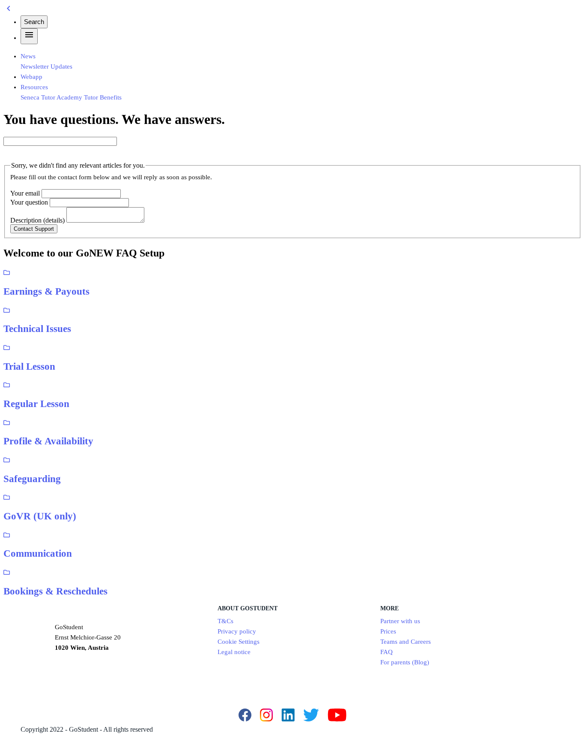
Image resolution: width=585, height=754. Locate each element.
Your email (25, 193)
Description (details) (37, 220)
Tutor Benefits (103, 97)
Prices (388, 631)
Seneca (30, 97)
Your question (29, 202)
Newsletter (35, 66)
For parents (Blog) (404, 662)
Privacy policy (237, 631)
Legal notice (234, 651)
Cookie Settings (239, 641)
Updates (61, 66)
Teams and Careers (405, 641)
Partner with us (400, 621)
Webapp (31, 76)
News (28, 56)
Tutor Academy (61, 97)
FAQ (386, 651)
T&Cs (225, 621)
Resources (34, 87)
